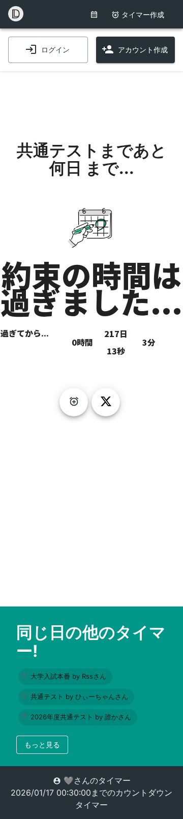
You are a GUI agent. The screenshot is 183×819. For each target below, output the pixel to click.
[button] (65, 677)
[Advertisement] (91, 96)
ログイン (55, 49)
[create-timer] (73, 402)
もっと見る (42, 744)
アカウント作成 (143, 49)
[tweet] (106, 402)
